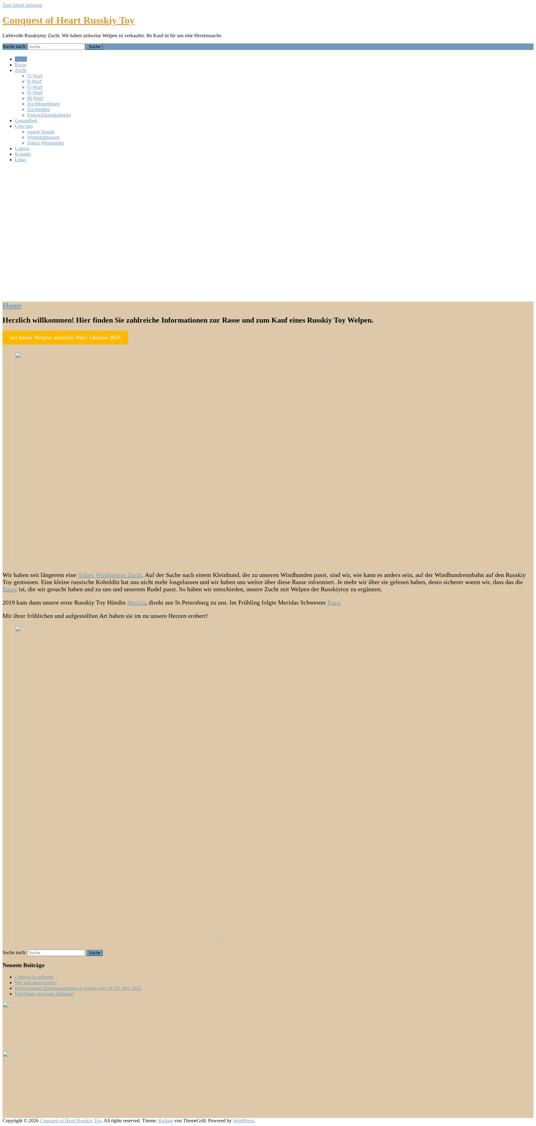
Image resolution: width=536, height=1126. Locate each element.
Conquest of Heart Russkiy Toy (68, 20)
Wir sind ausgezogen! (36, 982)
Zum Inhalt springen (22, 5)
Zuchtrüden (38, 109)
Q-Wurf (34, 75)
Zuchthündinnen (43, 103)
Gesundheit (26, 120)
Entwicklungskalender (49, 115)
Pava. (334, 602)
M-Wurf (35, 98)
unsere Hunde (41, 131)
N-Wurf (34, 92)
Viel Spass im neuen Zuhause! (44, 993)
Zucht (20, 70)
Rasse (20, 64)
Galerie (22, 148)
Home (21, 59)
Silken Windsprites (45, 142)
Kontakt (23, 154)
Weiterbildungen (43, 137)
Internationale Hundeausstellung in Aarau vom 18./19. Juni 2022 (78, 988)
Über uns (24, 126)
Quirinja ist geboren (34, 977)
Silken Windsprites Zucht (110, 574)
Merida (136, 602)
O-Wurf (34, 87)
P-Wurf (34, 81)
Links (20, 159)
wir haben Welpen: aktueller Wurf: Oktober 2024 (65, 337)
